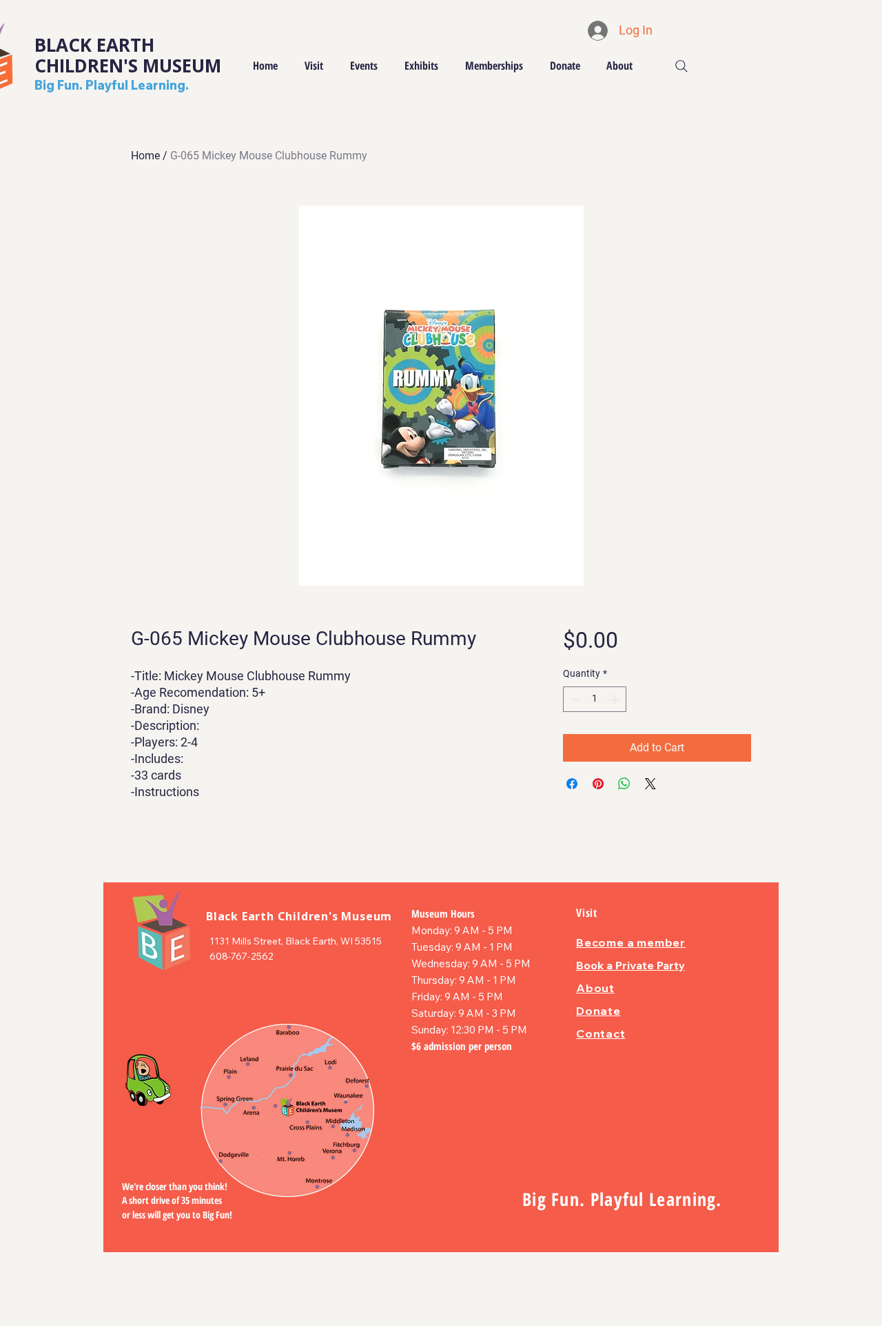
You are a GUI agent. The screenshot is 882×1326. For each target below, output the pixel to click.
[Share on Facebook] (572, 783)
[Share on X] (650, 783)
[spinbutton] (594, 699)
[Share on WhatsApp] (624, 783)
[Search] (681, 66)
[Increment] (615, 699)
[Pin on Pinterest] (598, 783)
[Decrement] (573, 699)
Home (145, 155)
